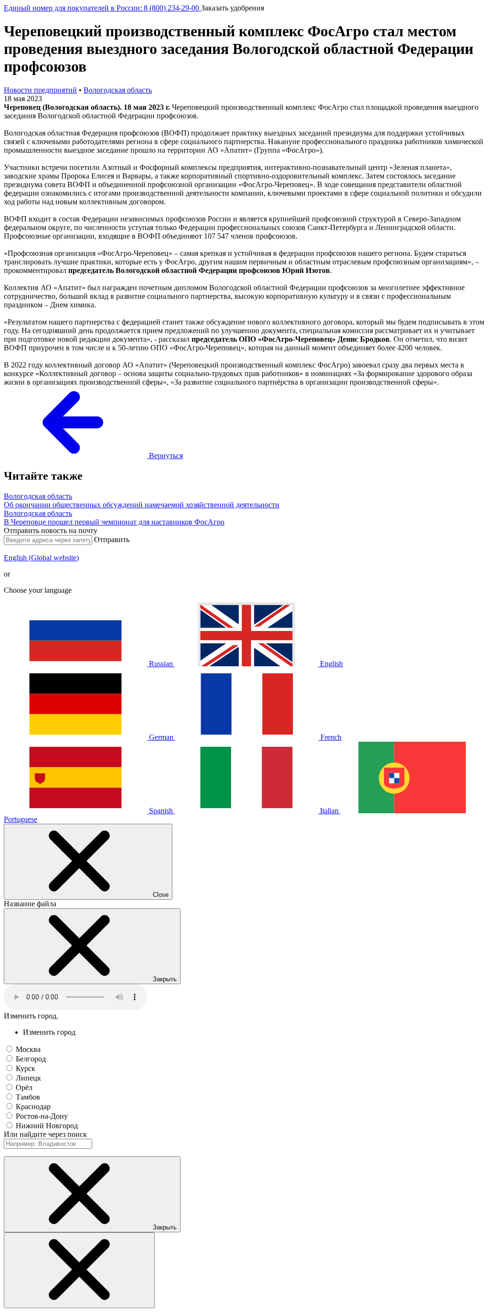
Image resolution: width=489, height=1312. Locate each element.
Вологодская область (118, 90)
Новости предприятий (40, 90)
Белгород (31, 1059)
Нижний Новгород (47, 1126)
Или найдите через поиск (45, 1134)
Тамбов (28, 1097)
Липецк (28, 1078)
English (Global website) (41, 558)
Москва (28, 1049)
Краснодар (33, 1106)
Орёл (24, 1087)
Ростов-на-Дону (42, 1116)
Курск (25, 1068)
